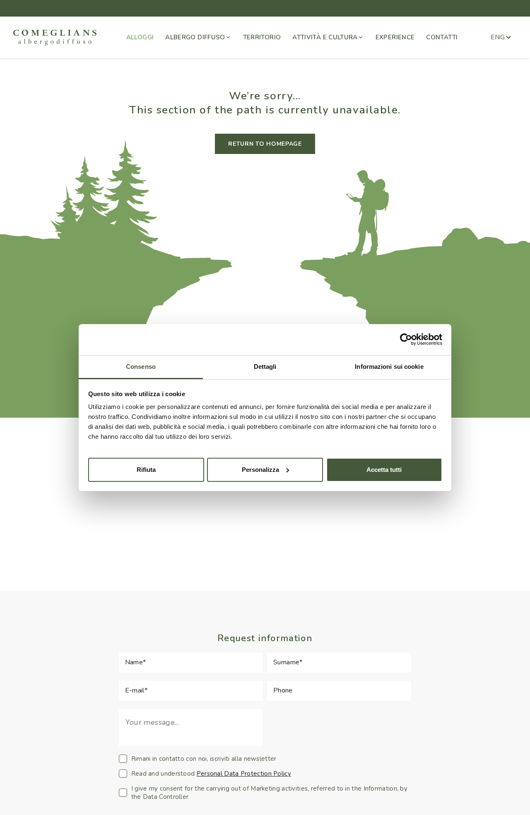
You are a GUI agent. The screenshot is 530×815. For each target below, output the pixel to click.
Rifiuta (146, 469)
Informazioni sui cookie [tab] (389, 366)
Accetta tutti (384, 469)
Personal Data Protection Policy (244, 773)
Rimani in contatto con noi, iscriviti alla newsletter (204, 759)
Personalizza (260, 469)
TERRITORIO (262, 37)
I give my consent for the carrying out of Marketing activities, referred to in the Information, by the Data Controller (269, 792)
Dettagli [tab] (265, 366)
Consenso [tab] (141, 366)
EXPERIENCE (395, 37)
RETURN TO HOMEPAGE (265, 144)
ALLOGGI (140, 37)
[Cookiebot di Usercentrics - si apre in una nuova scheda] (406, 339)
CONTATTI (442, 37)
